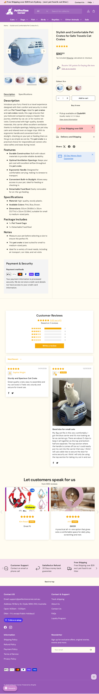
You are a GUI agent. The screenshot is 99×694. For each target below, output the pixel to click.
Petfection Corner (15, 685)
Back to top (49, 582)
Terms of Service (11, 654)
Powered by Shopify (29, 685)
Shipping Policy (10, 639)
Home (6, 26)
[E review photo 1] (71, 402)
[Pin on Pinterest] (74, 146)
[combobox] (58, 11)
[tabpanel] (26, 176)
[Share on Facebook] (69, 146)
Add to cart (83, 98)
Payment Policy (11, 649)
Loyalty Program (58, 618)
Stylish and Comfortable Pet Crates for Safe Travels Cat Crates (24, 26)
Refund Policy (10, 644)
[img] (13, 369)
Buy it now (75, 105)
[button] (93, 11)
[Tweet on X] (64, 146)
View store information (68, 119)
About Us (55, 604)
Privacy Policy (10, 659)
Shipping (70, 58)
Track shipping (57, 599)
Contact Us (79, 2)
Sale (87, 19)
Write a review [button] (49, 345)
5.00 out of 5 (55, 320)
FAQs (90, 2)
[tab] (9, 94)
